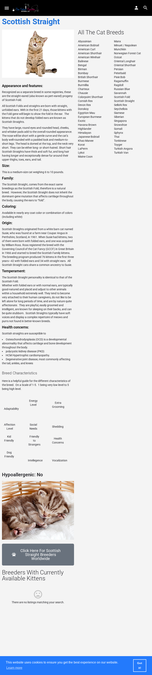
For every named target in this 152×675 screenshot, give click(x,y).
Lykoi (81, 152)
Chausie (83, 93)
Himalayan (84, 132)
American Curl (86, 49)
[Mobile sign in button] (136, 7)
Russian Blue (122, 89)
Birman (82, 69)
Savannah (120, 93)
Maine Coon (85, 156)
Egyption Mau (86, 112)
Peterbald (120, 73)
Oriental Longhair (124, 61)
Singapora (120, 120)
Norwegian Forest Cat (127, 53)
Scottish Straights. (13, 121)
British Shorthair (88, 77)
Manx (117, 41)
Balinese (83, 61)
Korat (81, 144)
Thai (116, 136)
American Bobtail (88, 45)
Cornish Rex (85, 101)
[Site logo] (26, 8)
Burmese (83, 81)
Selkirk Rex (120, 105)
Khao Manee (85, 140)
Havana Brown (87, 124)
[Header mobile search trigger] (145, 7)
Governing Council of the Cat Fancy (23, 249)
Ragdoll (118, 85)
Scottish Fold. (13, 100)
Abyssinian (84, 41)
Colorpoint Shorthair (90, 97)
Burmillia (83, 85)
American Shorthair (90, 53)
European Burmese (89, 116)
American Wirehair (89, 57)
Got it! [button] (139, 665)
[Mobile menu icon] (7, 8)
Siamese (119, 112)
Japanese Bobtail (88, 136)
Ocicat (118, 57)
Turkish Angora (123, 148)
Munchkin (120, 49)
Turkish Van (121, 152)
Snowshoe (120, 124)
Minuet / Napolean (125, 45)
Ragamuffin (121, 81)
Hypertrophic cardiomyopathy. (31, 355)
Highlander (84, 128)
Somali (118, 128)
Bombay (83, 73)
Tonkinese (120, 140)
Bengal (82, 65)
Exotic (82, 120)
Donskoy (83, 108)
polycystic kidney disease (21, 351)
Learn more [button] (14, 667)
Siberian (119, 116)
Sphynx (118, 132)
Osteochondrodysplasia (20, 339)
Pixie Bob (119, 77)
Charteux (83, 89)
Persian (118, 69)
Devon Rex (84, 105)
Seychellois (120, 108)
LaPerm (83, 148)
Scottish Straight (124, 101)
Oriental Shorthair (125, 65)
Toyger (118, 144)
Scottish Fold (31, 188)
